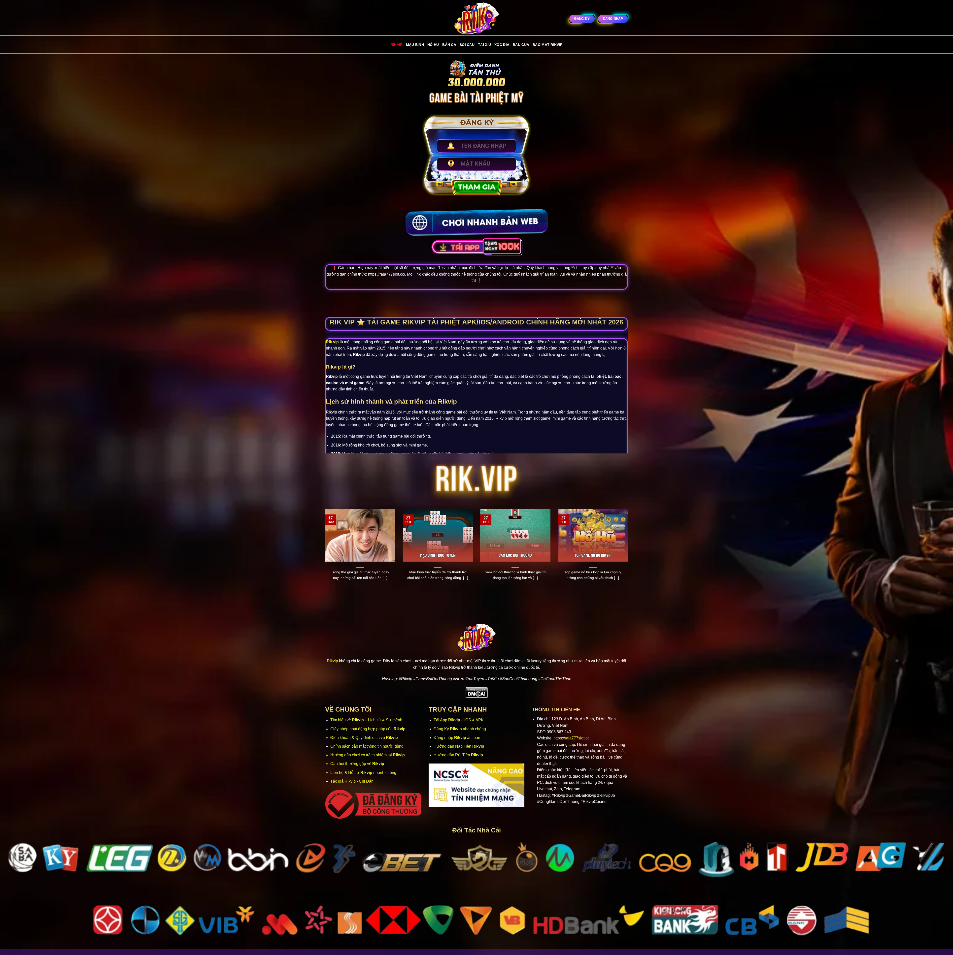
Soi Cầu (467, 45)
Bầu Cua (521, 45)
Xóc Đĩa (501, 45)
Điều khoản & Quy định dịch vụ (364, 737)
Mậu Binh (415, 45)
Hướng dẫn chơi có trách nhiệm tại (367, 755)
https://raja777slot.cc (571, 738)
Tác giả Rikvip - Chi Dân (352, 781)
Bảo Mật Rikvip (547, 45)
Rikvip (397, 45)
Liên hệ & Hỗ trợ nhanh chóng (363, 772)
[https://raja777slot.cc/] (476, 19)
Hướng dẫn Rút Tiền (458, 755)
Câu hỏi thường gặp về (357, 764)
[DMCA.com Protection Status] (477, 692)
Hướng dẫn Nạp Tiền (459, 746)
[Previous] (324, 554)
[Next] (629, 554)
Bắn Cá (449, 45)
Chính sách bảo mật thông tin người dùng (367, 746)
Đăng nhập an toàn (457, 737)
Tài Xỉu (484, 45)
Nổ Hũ (433, 45)
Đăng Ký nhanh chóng (460, 729)
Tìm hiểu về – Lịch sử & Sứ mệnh (366, 720)
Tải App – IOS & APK (459, 720)
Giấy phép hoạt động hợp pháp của (368, 729)
